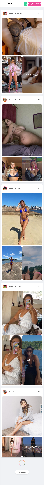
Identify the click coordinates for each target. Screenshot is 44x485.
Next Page (22, 472)
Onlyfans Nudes (34, 4)
